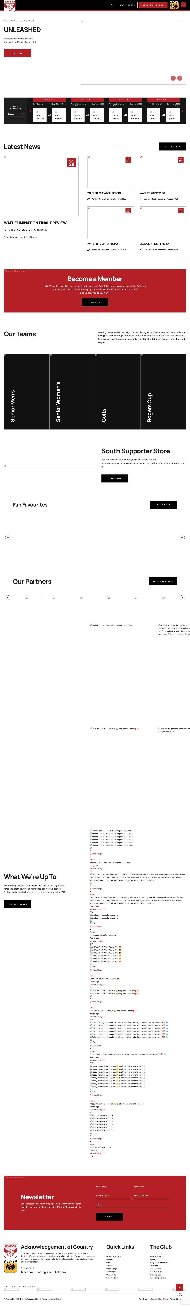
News (108, 1262)
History (153, 1259)
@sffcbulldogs (96, 853)
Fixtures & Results (113, 1256)
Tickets (109, 1265)
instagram (44, 1272)
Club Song (154, 1265)
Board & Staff (155, 1256)
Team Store (111, 1271)
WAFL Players (155, 1269)
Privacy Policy (111, 1278)
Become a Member (153, 5)
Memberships (111, 1269)
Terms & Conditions (178, 1299)
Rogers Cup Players (158, 1278)
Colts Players (155, 1275)
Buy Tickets (127, 5)
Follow (92, 859)
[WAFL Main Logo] (174, 5)
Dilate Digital (163, 1299)
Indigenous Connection (159, 1262)
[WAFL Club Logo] (10, 6)
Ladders (109, 1259)
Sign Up (110, 1217)
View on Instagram (97, 868)
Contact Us (111, 1275)
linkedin (60, 1272)
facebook (27, 1272)
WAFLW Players (156, 1271)
